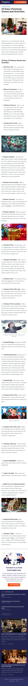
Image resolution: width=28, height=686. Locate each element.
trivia (8, 281)
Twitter (17, 681)
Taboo (12, 538)
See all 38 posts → (6, 614)
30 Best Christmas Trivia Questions (10, 601)
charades (8, 206)
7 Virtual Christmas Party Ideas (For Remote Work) (12, 607)
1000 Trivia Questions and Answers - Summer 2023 (13, 595)
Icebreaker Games (9, 591)
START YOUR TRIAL (20, 2)
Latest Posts (11, 681)
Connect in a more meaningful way (12, 679)
